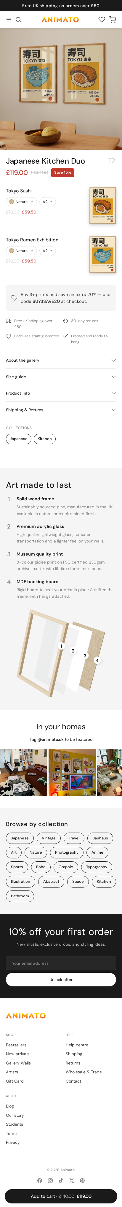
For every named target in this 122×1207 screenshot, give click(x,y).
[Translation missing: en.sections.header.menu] (9, 20)
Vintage (49, 838)
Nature (36, 852)
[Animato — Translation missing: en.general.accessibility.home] (61, 1015)
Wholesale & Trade (84, 1072)
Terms (11, 1133)
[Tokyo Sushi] (102, 205)
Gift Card (15, 1081)
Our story (15, 1115)
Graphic (66, 866)
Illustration (20, 881)
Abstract (51, 881)
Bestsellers (16, 1045)
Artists (12, 1072)
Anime (97, 852)
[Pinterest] (82, 1181)
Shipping (74, 1053)
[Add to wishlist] (111, 160)
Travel (74, 838)
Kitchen (45, 438)
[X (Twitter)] (72, 1181)
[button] (18, 20)
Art (14, 852)
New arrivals (17, 1053)
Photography (66, 852)
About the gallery (22, 360)
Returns (73, 1063)
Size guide (16, 376)
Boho (41, 866)
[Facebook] (40, 1181)
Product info (18, 393)
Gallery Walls (18, 1063)
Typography (96, 866)
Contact (73, 1081)
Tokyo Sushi (19, 191)
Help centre (77, 1045)
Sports (17, 866)
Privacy (13, 1142)
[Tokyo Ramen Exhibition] (102, 254)
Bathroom (20, 895)
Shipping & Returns (24, 409)
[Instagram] (50, 1181)
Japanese (19, 438)
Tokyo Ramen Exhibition (32, 240)
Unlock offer (61, 979)
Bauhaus (100, 838)
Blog (10, 1106)
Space (78, 881)
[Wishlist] (101, 19)
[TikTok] (61, 1181)
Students (14, 1124)
